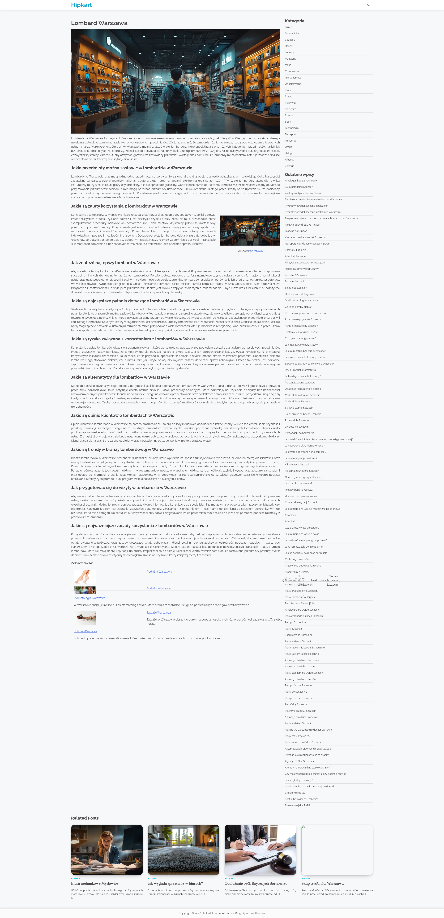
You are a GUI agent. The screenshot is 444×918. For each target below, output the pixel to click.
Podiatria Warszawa (159, 571)
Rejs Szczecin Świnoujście (299, 603)
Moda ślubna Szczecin (297, 401)
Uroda (288, 147)
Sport (288, 121)
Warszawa (256, 251)
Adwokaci (290, 515)
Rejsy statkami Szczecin (298, 641)
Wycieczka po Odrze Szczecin (302, 609)
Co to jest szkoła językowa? (300, 338)
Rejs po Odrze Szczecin (298, 685)
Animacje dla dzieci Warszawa (302, 660)
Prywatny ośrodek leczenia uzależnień (306, 205)
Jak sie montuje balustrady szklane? (305, 351)
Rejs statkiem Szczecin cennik (302, 653)
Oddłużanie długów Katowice (301, 300)
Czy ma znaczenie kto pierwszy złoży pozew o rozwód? (316, 773)
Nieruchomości (293, 77)
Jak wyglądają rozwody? (299, 780)
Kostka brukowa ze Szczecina (301, 799)
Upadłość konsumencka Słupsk (303, 388)
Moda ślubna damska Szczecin (302, 395)
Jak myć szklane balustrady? (301, 344)
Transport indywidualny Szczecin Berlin (307, 243)
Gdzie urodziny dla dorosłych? (302, 527)
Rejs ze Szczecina (295, 578)
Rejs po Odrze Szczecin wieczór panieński (308, 729)
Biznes (288, 27)
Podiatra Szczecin (295, 281)
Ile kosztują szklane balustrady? (303, 376)
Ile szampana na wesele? (299, 489)
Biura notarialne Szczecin (299, 186)
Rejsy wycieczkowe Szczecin (301, 590)
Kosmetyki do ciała (295, 250)
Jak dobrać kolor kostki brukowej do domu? (309, 786)
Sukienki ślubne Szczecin (299, 407)
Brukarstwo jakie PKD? (297, 805)
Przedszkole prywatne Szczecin (303, 319)
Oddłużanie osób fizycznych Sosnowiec (256, 883)
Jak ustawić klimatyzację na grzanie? (306, 540)
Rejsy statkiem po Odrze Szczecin (304, 672)
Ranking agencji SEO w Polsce (302, 224)
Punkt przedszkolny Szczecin (301, 325)
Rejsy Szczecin (293, 628)
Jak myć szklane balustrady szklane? (306, 357)
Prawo (288, 96)
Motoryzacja (292, 71)
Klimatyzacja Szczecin (297, 464)
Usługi (288, 153)
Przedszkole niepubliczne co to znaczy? (307, 755)
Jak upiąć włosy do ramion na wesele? (306, 553)
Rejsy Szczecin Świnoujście (300, 597)
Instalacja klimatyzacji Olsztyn (302, 268)
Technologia (292, 128)
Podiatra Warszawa (159, 588)
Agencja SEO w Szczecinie (300, 761)
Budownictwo (292, 33)
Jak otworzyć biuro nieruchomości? (305, 445)
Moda (288, 65)
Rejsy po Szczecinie (296, 691)
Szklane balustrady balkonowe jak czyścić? (309, 363)
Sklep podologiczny (296, 287)
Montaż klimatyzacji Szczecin (301, 502)
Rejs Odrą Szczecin (296, 704)
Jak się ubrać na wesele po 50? (303, 534)
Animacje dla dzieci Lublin (300, 666)
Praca (288, 90)
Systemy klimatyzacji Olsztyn (301, 332)
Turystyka (290, 140)
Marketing (290, 58)
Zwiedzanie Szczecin (297, 426)
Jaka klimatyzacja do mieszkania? (304, 546)
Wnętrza (289, 159)
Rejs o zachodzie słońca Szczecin (304, 616)
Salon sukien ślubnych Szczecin (303, 414)
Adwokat (290, 521)
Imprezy (289, 52)
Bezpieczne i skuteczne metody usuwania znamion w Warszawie (321, 218)
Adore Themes (255, 913)
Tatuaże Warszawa (159, 612)
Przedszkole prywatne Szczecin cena (306, 313)
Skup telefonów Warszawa (322, 883)
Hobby (289, 46)
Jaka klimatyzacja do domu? (301, 458)
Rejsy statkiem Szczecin (298, 723)
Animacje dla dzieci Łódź (299, 584)
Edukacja (290, 39)
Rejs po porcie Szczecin (298, 698)
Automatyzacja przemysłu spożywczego (308, 748)
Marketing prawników (297, 559)
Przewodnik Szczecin (297, 420)
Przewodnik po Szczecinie (299, 433)
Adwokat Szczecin (295, 256)
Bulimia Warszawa (85, 631)
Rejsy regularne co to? (297, 736)
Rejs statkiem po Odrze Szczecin (303, 742)
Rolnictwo (290, 109)
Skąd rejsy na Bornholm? (299, 635)
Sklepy (289, 115)
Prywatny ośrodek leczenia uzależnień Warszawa (313, 212)
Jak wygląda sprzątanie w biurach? (175, 883)
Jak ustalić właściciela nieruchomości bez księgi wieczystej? (319, 439)
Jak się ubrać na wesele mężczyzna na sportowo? (313, 508)
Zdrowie (289, 166)
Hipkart (81, 4)
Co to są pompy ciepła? (298, 306)
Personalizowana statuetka (300, 382)
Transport (290, 134)
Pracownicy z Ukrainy (297, 571)
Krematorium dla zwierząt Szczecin (305, 237)
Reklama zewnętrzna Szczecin (302, 470)
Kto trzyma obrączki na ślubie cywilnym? (308, 767)
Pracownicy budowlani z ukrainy (303, 565)
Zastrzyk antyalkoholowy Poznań (303, 193)
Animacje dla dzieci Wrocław (301, 717)
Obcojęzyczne (293, 83)
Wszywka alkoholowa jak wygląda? (305, 262)
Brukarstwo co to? (295, 792)
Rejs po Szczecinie (295, 622)
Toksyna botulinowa (296, 231)
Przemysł (290, 102)
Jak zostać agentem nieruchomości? (305, 451)
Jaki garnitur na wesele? (298, 483)
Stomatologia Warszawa (89, 598)
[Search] (368, 5)
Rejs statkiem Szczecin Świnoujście (305, 647)
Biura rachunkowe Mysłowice (94, 883)
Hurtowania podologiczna (299, 294)
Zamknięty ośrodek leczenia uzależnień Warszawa (313, 199)
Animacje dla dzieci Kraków (300, 679)
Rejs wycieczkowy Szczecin (300, 710)
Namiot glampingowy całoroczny (304, 477)
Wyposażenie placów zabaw (301, 496)
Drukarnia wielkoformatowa (300, 370)
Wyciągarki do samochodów (301, 180)
